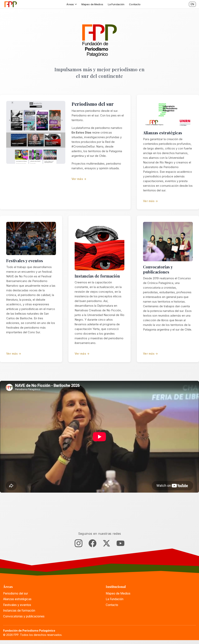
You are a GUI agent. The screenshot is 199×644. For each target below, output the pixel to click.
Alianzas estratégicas (162, 132)
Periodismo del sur (93, 104)
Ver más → (79, 179)
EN (192, 4)
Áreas (70, 4)
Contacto (135, 4)
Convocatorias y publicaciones (158, 269)
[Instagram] (78, 544)
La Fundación (116, 4)
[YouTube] (120, 544)
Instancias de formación (97, 276)
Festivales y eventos (24, 260)
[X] (106, 544)
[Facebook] (92, 544)
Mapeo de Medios (92, 4)
